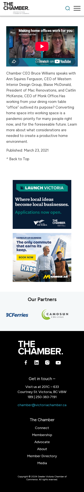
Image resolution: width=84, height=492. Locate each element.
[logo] (34, 8)
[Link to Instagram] (47, 363)
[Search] (67, 8)
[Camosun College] (53, 314)
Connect (42, 428)
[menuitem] (67, 8)
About (42, 449)
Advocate (42, 442)
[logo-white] (40, 347)
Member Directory (42, 456)
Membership (42, 435)
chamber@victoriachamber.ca (42, 405)
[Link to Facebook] (26, 363)
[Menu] (75, 8)
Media (42, 463)
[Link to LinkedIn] (36, 363)
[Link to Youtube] (58, 363)
